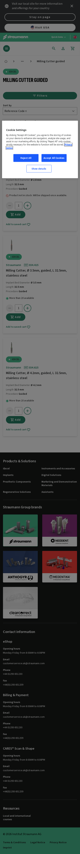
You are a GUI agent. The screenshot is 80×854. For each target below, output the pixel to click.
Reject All (25, 157)
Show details (39, 168)
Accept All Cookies (54, 157)
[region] (40, 149)
